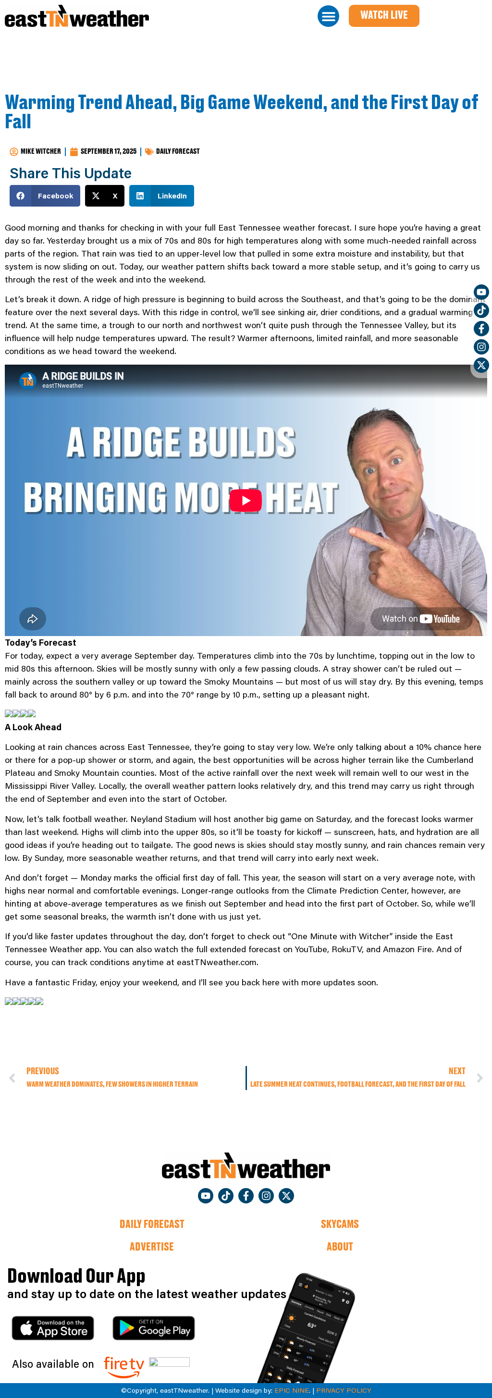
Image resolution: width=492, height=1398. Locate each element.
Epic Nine (291, 1390)
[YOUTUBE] (481, 292)
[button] (328, 16)
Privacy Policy (343, 1390)
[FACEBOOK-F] (481, 328)
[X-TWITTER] (481, 365)
